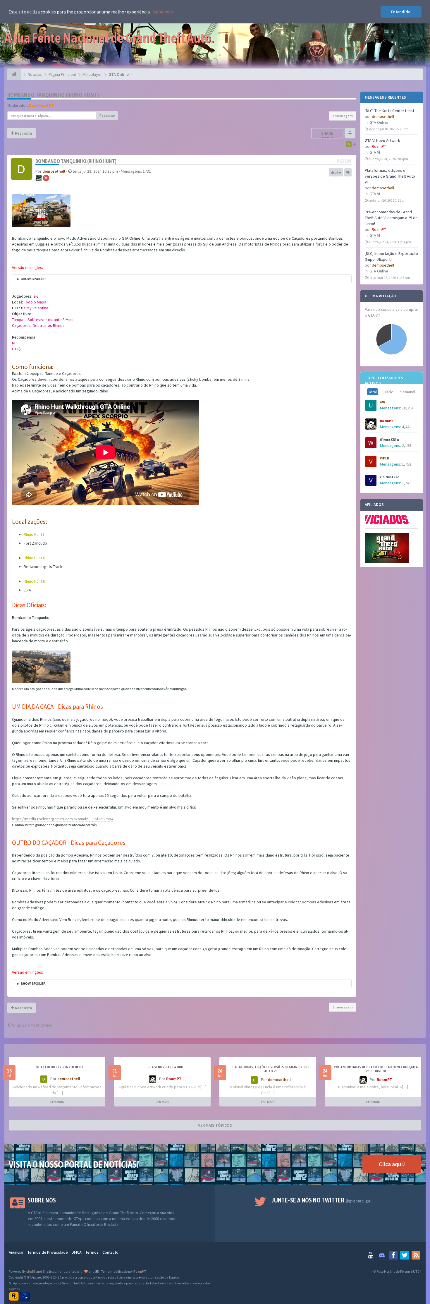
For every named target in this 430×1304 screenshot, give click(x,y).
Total (372, 391)
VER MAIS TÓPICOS (215, 1125)
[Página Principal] (14, 74)
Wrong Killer (390, 439)
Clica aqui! (392, 1164)
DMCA (77, 1252)
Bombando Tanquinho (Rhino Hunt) (53, 95)
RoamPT (379, 146)
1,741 (406, 482)
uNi (382, 402)
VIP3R (384, 458)
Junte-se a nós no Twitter (321, 1200)
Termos (92, 1252)
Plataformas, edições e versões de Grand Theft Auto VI (390, 176)
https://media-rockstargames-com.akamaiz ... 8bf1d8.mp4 (62, 818)
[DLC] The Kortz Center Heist (389, 110)
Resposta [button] (23, 133)
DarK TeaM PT (41, 105)
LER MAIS (57, 1101)
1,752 (406, 464)
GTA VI (374, 152)
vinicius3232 (389, 477)
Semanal (407, 391)
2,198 (406, 445)
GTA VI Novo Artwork (382, 140)
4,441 (406, 426)
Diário (388, 391)
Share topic (327, 136)
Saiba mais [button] (163, 12)
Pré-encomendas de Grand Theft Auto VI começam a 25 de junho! (391, 217)
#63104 (344, 161)
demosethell (383, 116)
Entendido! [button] (401, 11)
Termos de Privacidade (47, 1252)
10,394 (407, 408)
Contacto (110, 1252)
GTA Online (378, 122)
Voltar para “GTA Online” (31, 1025)
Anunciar (16, 1252)
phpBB (30, 1271)
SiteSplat (49, 1271)
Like (337, 172)
